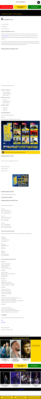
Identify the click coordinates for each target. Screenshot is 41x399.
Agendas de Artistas (20, 397)
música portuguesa (5, 35)
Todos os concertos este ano (34, 397)
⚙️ (38, 2)
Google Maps (3, 322)
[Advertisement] (4, 67)
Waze (2, 320)
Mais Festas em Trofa (7, 397)
